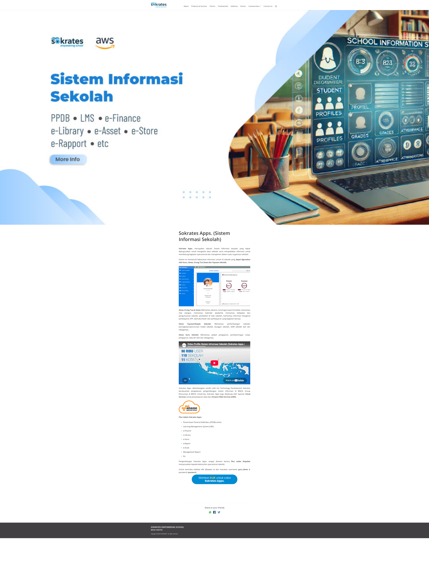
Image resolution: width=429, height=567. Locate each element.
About (186, 6)
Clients (212, 6)
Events (243, 6)
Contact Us (268, 6)
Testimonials (223, 6)
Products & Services (199, 6)
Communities (253, 6)
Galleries (234, 6)
